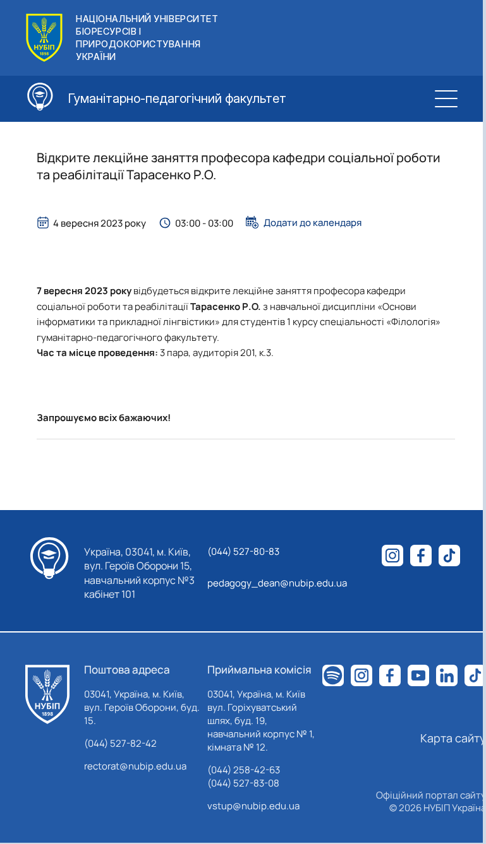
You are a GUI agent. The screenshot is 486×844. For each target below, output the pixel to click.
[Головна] (47, 694)
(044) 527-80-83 (243, 551)
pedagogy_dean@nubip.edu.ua (277, 583)
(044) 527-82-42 (120, 743)
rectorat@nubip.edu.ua (135, 766)
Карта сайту (453, 738)
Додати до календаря (312, 222)
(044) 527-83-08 (243, 783)
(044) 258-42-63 (243, 769)
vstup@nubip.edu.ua (253, 805)
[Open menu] (446, 98)
